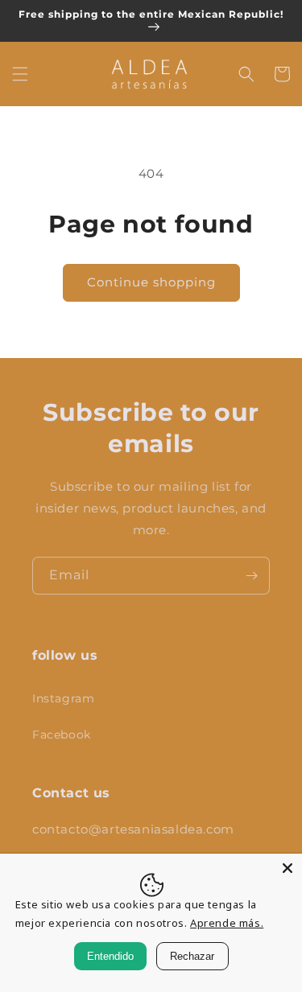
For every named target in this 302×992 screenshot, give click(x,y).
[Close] (287, 868)
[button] (20, 74)
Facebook (61, 734)
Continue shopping (151, 282)
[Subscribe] (251, 576)
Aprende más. (226, 923)
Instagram (63, 698)
